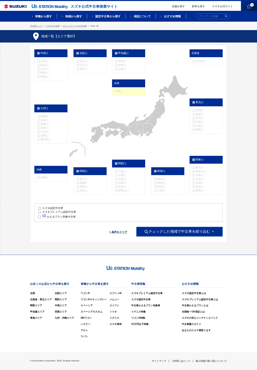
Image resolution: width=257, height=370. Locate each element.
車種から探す (43, 16)
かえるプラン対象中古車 (61, 216)
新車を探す (198, 6)
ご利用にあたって (181, 361)
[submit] (226, 16)
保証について (142, 16)
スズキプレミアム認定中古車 (58, 211)
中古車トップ (36, 26)
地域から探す (73, 16)
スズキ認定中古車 (52, 208)
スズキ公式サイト (222, 6)
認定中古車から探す (108, 16)
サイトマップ (159, 361)
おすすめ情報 (172, 16)
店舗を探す (178, 6)
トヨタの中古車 (52, 26)
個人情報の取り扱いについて (211, 361)
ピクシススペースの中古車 (75, 26)
